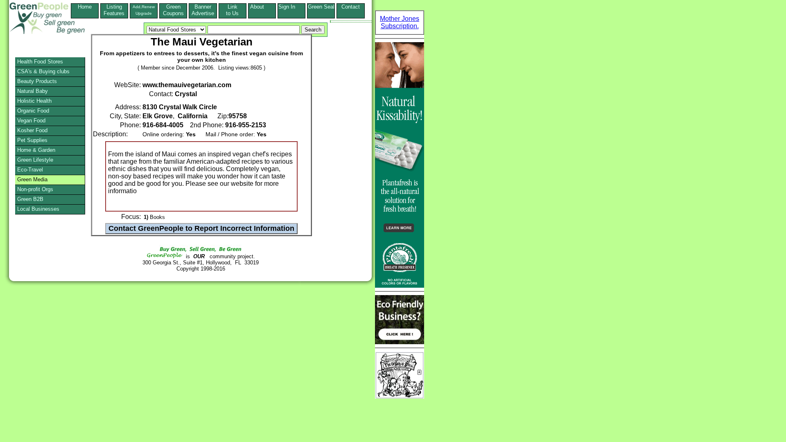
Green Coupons (173, 10)
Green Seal (321, 7)
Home (85, 7)
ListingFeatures (114, 10)
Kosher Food (32, 130)
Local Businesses (38, 209)
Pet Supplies (32, 140)
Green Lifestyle (35, 160)
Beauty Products (37, 81)
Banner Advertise (203, 10)
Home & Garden (36, 150)
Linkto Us (232, 10)
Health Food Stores (40, 62)
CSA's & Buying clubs (43, 71)
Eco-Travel (30, 170)
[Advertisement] (38, 301)
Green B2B (30, 199)
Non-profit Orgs (35, 189)
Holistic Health (34, 101)
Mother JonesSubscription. (399, 22)
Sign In (291, 7)
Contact (350, 10)
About (262, 7)
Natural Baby (32, 91)
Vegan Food (31, 120)
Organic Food (33, 111)
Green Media (32, 179)
